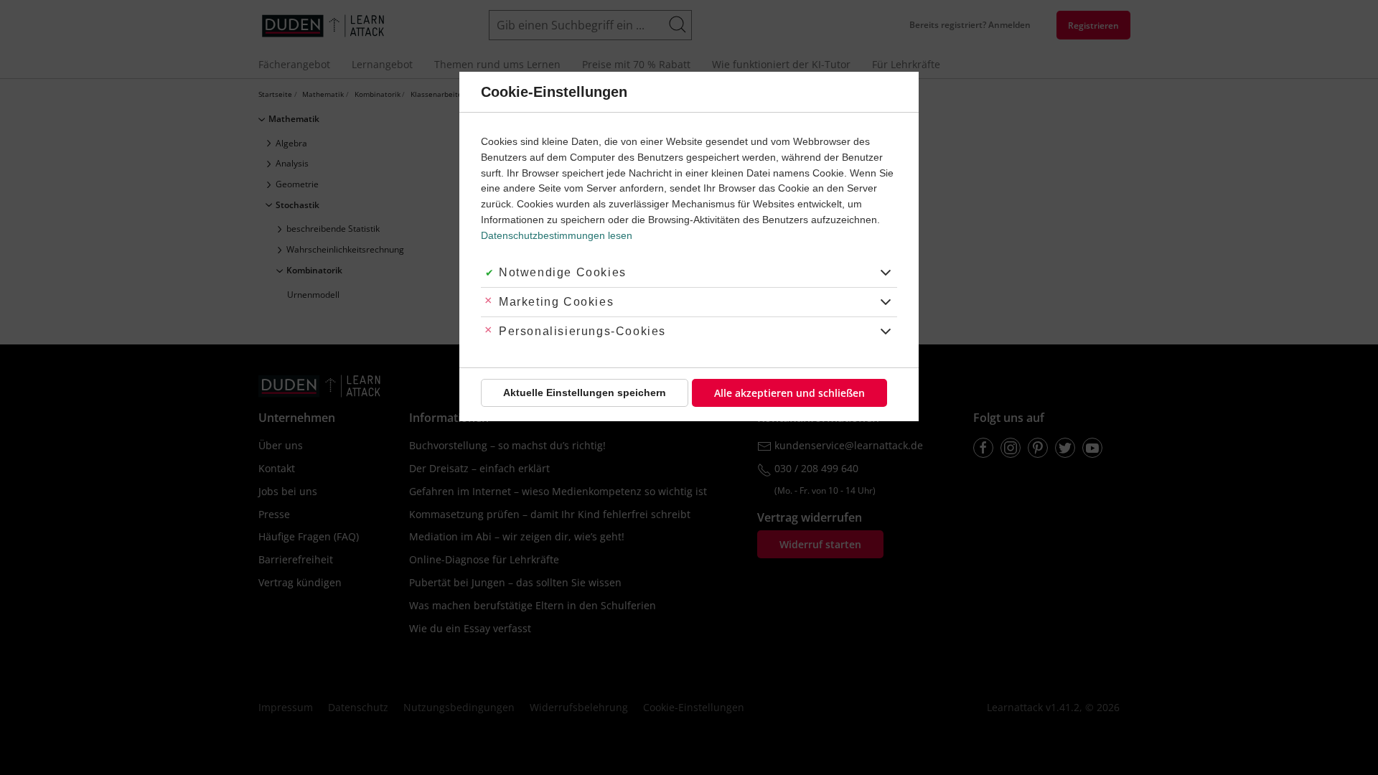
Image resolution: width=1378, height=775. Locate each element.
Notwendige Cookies (563, 272)
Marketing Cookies (556, 302)
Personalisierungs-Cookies (582, 331)
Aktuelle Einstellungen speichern (584, 392)
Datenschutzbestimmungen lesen (556, 235)
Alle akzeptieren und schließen (789, 393)
